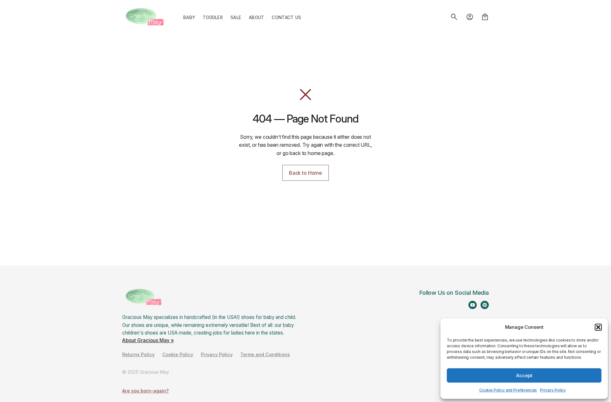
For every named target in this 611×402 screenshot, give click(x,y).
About (256, 17)
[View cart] (485, 17)
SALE (235, 17)
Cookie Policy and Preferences (508, 390)
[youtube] (472, 305)
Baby (189, 17)
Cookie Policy (177, 354)
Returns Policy (138, 354)
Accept (524, 375)
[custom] (485, 305)
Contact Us (286, 17)
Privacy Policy (553, 390)
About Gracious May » (148, 340)
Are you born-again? (145, 390)
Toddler (213, 17)
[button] (598, 327)
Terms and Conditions (265, 354)
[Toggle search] (454, 17)
